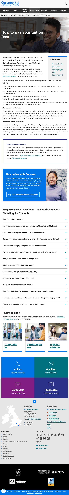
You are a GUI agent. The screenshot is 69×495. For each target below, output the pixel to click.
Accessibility (17, 491)
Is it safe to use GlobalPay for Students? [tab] (18, 278)
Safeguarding (7, 451)
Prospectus (51, 391)
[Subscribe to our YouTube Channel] (44, 435)
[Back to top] (34, 401)
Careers (5, 449)
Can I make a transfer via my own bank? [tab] (18, 265)
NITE (48, 425)
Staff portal (42, 449)
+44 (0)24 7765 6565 (34, 419)
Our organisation (8, 456)
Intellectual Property (48, 491)
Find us (28, 425)
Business (54, 10)
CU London (52, 416)
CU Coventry (53, 413)
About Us (63, 10)
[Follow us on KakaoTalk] (48, 438)
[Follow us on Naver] (44, 438)
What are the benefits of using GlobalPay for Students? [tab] (24, 304)
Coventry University (32, 409)
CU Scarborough (54, 419)
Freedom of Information (37, 491)
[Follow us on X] (41, 435)
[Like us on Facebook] (37, 435)
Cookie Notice (58, 491)
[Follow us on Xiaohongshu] (41, 438)
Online (49, 428)
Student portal (43, 445)
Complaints (7, 458)
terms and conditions (9, 76)
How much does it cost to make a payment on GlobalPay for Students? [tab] (30, 226)
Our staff (6, 453)
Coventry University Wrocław (56, 422)
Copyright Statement (25, 491)
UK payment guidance (19, 158)
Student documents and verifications (15, 441)
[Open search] (66, 4)
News (5, 437)
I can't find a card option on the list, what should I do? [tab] (23, 232)
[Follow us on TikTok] (59, 434)
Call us (18, 371)
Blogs (5, 446)
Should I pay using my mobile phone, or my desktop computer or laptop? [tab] (31, 239)
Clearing (6, 10)
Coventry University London (57, 409)
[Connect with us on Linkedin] (51, 435)
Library (5, 444)
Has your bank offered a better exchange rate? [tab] (20, 259)
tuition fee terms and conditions (31, 156)
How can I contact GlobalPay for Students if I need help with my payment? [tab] (31, 298)
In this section (55, 60)
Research (44, 10)
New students (7, 434)
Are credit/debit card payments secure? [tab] (18, 285)
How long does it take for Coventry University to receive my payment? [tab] (29, 252)
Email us (51, 371)
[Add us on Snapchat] (55, 435)
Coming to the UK (57, 75)
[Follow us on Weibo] (37, 438)
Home (3, 15)
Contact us (18, 391)
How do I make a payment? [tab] (13, 219)
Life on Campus (24, 10)
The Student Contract (7, 491)
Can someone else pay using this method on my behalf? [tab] (24, 246)
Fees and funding (24, 15)
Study (15, 10)
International (34, 10)
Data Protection (38, 493)
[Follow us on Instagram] (48, 435)
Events (5, 439)
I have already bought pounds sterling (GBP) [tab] (20, 272)
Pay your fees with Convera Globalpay (23, 195)
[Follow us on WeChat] (62, 434)
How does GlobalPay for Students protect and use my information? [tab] (28, 291)
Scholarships (56, 67)
